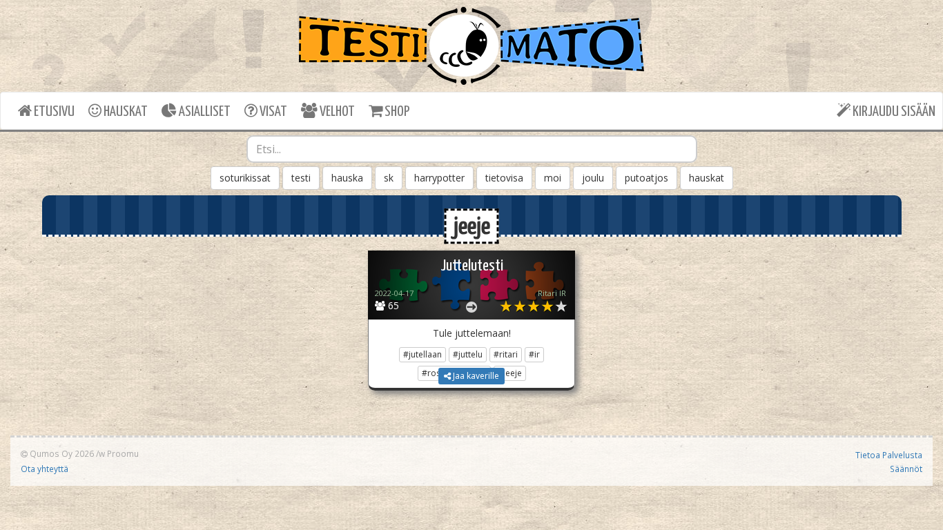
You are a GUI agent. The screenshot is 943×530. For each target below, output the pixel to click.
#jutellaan (422, 354)
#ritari (506, 354)
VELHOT (336, 112)
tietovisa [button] (504, 177)
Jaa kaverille (475, 376)
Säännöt (906, 468)
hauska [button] (347, 177)
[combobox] (471, 149)
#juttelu (468, 354)
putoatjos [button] (646, 177)
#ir (534, 354)
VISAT (272, 112)
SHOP (395, 112)
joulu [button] (593, 177)
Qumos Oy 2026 (61, 453)
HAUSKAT (124, 112)
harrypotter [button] (439, 177)
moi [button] (552, 177)
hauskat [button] (706, 177)
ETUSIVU (53, 112)
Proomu (123, 453)
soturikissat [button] (245, 177)
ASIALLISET (204, 112)
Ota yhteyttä (44, 468)
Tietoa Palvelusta (888, 454)
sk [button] (388, 177)
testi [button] (301, 177)
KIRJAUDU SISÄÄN (892, 112)
